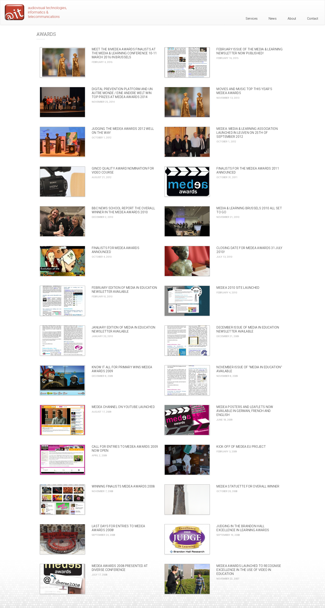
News (273, 18)
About (292, 18)
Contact (312, 18)
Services (252, 18)
